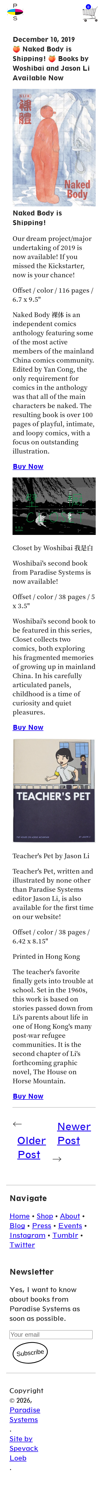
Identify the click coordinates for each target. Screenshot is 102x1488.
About (70, 1216)
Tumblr (65, 1235)
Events (70, 1226)
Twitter (22, 1245)
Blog (17, 1226)
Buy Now (28, 466)
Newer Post (74, 1133)
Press (41, 1226)
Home (19, 1216)
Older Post (31, 1147)
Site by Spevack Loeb (23, 1448)
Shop (45, 1216)
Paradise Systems (24, 1415)
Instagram (27, 1235)
